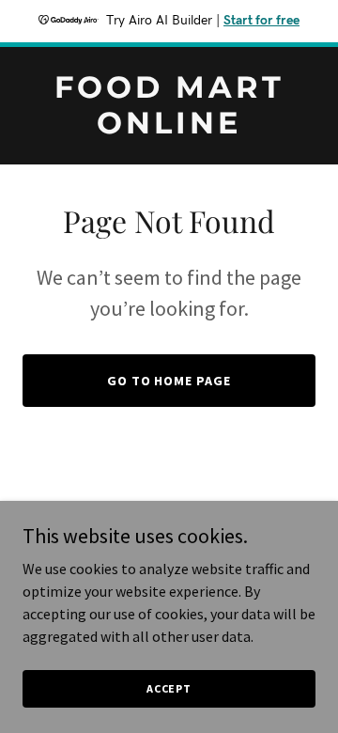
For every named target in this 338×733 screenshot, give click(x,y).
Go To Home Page (169, 380)
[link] (169, 127)
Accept (169, 688)
